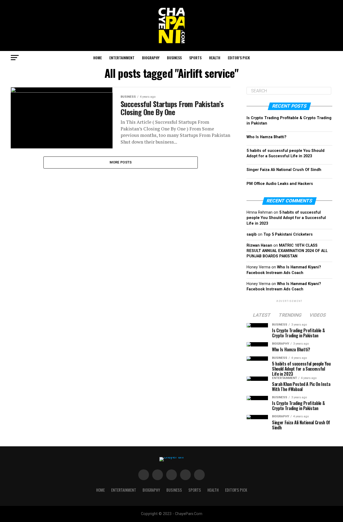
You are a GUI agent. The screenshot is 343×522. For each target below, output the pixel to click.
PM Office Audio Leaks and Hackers (280, 183)
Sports (195, 57)
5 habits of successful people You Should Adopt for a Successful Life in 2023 (286, 217)
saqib (252, 234)
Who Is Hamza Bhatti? (266, 137)
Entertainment (122, 57)
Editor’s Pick (239, 57)
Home (97, 57)
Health (214, 57)
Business (174, 57)
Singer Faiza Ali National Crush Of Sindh (284, 169)
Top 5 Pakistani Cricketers (288, 234)
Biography (150, 57)
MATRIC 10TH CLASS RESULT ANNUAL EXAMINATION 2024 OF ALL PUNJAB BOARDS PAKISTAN (287, 250)
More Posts (121, 162)
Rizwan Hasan (259, 245)
